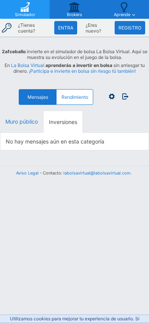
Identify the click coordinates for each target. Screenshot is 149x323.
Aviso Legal (27, 173)
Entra (65, 28)
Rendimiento (75, 97)
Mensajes (38, 97)
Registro (129, 28)
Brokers (74, 14)
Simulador (25, 14)
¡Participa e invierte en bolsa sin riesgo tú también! (82, 71)
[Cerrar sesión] (123, 96)
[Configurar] (112, 96)
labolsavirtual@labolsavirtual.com (97, 173)
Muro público (21, 121)
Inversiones (63, 122)
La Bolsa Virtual (27, 65)
